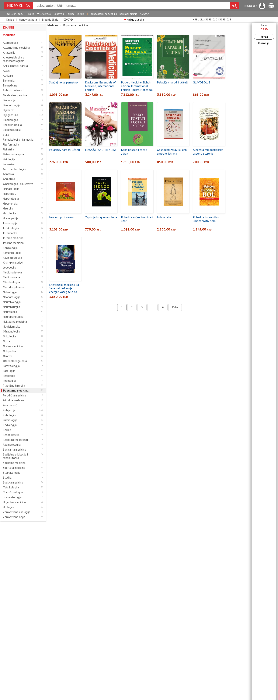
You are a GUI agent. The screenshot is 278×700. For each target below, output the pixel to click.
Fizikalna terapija (13, 154)
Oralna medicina (13, 346)
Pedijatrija (9, 376)
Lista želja (44, 13)
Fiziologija (9, 159)
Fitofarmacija (11, 144)
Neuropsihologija (13, 316)
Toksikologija (11, 487)
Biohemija (9, 80)
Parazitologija (11, 366)
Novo (31, 13)
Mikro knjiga (18, 6)
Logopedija (9, 267)
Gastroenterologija (14, 169)
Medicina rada (11, 277)
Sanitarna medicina (14, 449)
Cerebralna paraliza (15, 95)
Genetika (8, 174)
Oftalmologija (11, 331)
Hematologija (11, 189)
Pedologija (9, 380)
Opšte (6, 341)
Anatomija (9, 52)
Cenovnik (59, 13)
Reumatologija (12, 444)
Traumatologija (12, 497)
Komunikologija (12, 253)
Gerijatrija (9, 179)
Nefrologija (10, 292)
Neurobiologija (12, 302)
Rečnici (7, 430)
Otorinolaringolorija (15, 361)
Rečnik (80, 13)
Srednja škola (50, 19)
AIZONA (144, 13)
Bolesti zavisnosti (13, 90)
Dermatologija (11, 105)
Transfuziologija (13, 492)
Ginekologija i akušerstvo (18, 184)
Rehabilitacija (11, 435)
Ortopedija (9, 351)
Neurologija (10, 312)
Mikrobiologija (11, 282)
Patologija (9, 371)
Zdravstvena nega (14, 517)
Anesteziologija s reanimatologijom (13, 59)
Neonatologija (11, 297)
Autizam (8, 75)
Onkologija (9, 336)
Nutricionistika (11, 326)
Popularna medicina (16, 390)
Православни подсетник (101, 13)
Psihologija (9, 415)
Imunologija (10, 223)
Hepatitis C (9, 193)
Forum (70, 13)
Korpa (264, 36)
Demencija (9, 100)
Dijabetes (9, 110)
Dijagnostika (10, 115)
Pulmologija (10, 420)
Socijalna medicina (14, 463)
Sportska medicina (14, 468)
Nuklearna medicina (15, 321)
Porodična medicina (14, 395)
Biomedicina (10, 85)
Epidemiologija (12, 130)
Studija (7, 477)
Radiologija (10, 425)
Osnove (7, 356)
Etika (6, 134)
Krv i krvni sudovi (13, 262)
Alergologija (10, 42)
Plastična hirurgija (14, 385)
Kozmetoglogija (12, 257)
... (152, 307)
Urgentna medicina (14, 502)
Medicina (9, 35)
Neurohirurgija (11, 307)
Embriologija (10, 120)
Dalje (175, 307)
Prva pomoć (10, 405)
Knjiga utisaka (134, 19)
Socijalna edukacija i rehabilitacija (15, 456)
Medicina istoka (12, 272)
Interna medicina (13, 238)
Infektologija (11, 228)
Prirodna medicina (13, 400)
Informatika (10, 233)
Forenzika (9, 164)
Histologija (9, 213)
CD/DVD (68, 19)
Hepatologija (11, 198)
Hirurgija (8, 208)
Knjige (10, 19)
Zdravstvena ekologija (16, 512)
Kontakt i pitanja (128, 13)
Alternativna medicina (16, 47)
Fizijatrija (8, 149)
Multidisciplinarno (14, 287)
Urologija (8, 507)
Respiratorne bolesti (15, 439)
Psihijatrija (9, 410)
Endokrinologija (12, 125)
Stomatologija (11, 472)
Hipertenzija (10, 203)
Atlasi (6, 70)
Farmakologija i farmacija (18, 139)
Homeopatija (10, 218)
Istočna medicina (13, 243)
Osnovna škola (28, 19)
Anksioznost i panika (15, 66)
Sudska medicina (13, 482)
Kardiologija (10, 248)
